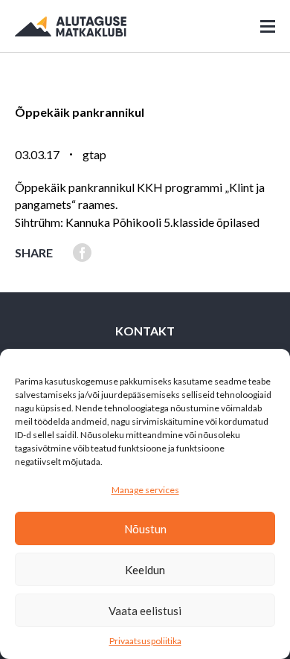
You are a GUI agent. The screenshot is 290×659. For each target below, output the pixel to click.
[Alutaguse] (70, 26)
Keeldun (145, 569)
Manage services (145, 489)
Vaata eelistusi (145, 610)
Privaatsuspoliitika (145, 640)
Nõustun (145, 529)
